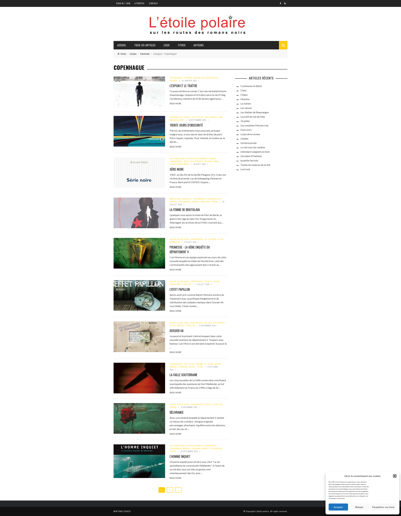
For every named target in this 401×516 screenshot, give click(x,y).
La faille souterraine (183, 374)
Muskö (205, 448)
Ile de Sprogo (177, 325)
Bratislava (175, 199)
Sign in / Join (123, 3)
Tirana (214, 202)
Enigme (199, 364)
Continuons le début (251, 85)
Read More (175, 103)
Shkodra (205, 202)
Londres (188, 78)
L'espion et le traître (183, 85)
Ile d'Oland (210, 239)
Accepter (338, 507)
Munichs (245, 99)
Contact (153, 3)
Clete (243, 90)
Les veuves (246, 107)
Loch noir (245, 169)
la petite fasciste (249, 160)
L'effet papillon (180, 289)
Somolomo (175, 284)
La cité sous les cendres (252, 147)
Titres (181, 45)
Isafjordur (211, 117)
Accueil (121, 45)
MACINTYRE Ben (201, 78)
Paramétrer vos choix (383, 507)
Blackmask (202, 158)
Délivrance (177, 412)
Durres (173, 202)
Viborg (173, 407)
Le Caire (209, 364)
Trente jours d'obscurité (186, 125)
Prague (195, 202)
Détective (197, 117)
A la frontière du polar (182, 158)
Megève (208, 161)
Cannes (212, 158)
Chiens (244, 94)
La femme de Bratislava (185, 209)
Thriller (186, 284)
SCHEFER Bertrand (179, 164)
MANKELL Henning (178, 367)
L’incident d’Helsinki (251, 156)
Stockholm (216, 448)
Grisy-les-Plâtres (193, 161)
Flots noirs (246, 129)
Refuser (359, 507)
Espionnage (185, 202)
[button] (394, 476)
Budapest (187, 199)
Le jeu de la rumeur (250, 134)
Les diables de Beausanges (254, 112)
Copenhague (176, 78)
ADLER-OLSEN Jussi (179, 239)
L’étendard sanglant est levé (255, 151)
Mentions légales (122, 511)
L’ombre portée (248, 142)
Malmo (217, 364)
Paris (216, 161)
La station (245, 103)
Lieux (167, 45)
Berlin (199, 446)
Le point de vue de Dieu (252, 116)
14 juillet (245, 120)
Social (216, 281)
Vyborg (173, 80)
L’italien (244, 138)
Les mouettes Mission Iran (254, 125)
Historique (219, 323)
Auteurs (199, 45)
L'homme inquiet (180, 456)
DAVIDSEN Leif (214, 199)
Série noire (177, 169)
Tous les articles (145, 45)
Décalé (187, 117)
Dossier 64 (177, 330)
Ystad (200, 367)
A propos (139, 3)
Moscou (214, 78)
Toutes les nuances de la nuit (255, 164)
